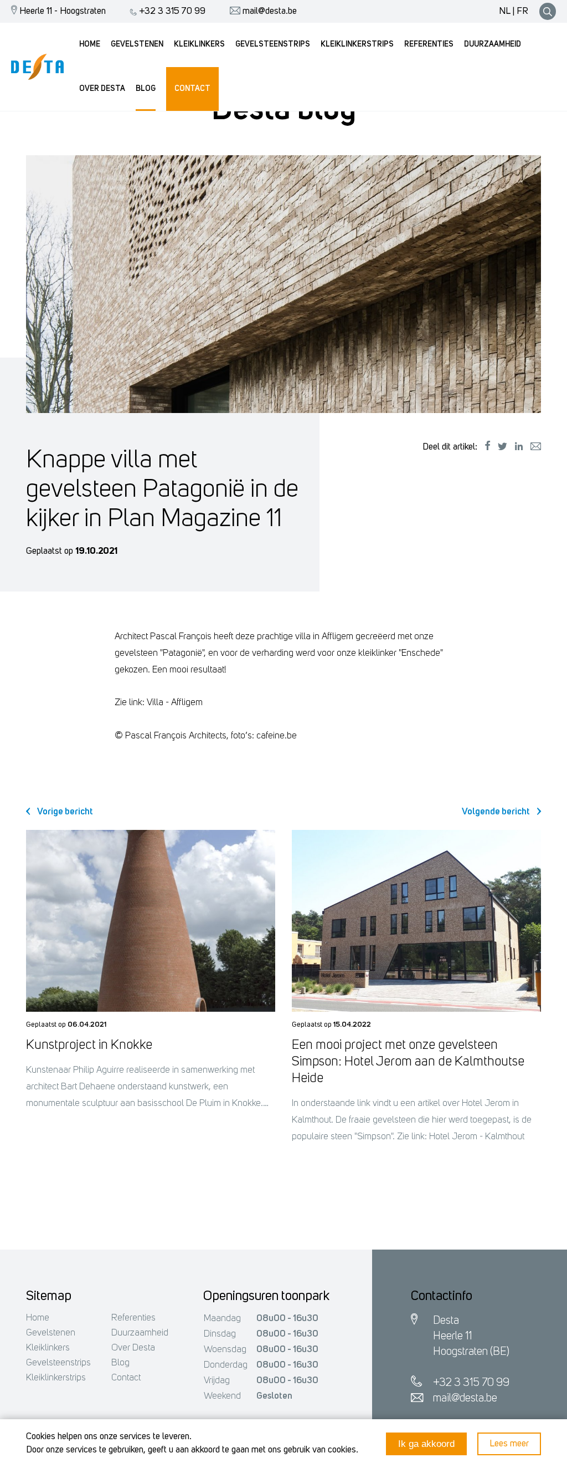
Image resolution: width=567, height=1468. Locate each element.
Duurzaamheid (139, 1333)
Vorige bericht (64, 812)
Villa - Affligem (175, 702)
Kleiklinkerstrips (56, 1378)
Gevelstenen (50, 1333)
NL (505, 11)
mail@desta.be (268, 11)
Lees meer (509, 1444)
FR (522, 11)
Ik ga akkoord (426, 1444)
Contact (126, 1378)
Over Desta (133, 1348)
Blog (120, 1363)
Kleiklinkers (48, 1348)
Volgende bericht (497, 812)
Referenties (133, 1318)
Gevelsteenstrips (58, 1363)
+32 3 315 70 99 (171, 11)
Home (37, 1318)
